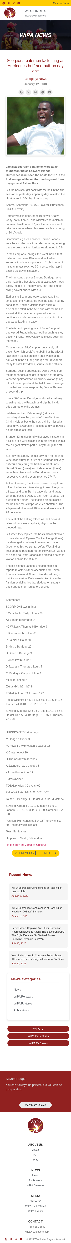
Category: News (35, 79)
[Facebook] (4, 3)
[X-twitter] (9, 3)
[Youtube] (19, 3)
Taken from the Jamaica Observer (26, 844)
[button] (62, 13)
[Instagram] (14, 3)
